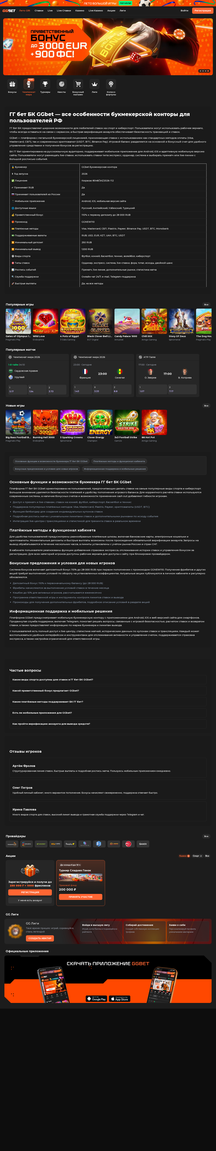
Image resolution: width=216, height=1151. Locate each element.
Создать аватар (39, 938)
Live (50, 10)
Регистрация (203, 10)
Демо (18, 324)
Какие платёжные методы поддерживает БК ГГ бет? (47, 701)
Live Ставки (64, 10)
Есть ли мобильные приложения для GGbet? (42, 712)
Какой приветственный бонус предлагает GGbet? (45, 690)
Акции (111, 10)
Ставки (39, 10)
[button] (200, 71)
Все (206, 304)
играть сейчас (18, 318)
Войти (184, 10)
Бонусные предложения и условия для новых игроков (46, 469)
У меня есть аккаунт (30, 900)
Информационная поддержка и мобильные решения (115, 469)
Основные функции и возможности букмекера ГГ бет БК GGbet (51, 461)
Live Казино (96, 10)
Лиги (123, 10)
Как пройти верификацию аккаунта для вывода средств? (51, 723)
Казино (79, 10)
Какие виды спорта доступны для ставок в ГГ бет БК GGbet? (52, 679)
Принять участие (81, 896)
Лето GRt (24, 10)
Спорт (197, 856)
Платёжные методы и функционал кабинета (119, 461)
